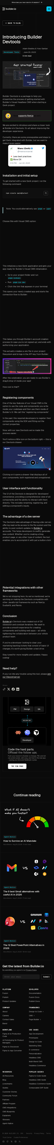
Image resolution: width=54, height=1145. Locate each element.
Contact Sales (8, 1019)
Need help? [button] (10, 668)
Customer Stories (10, 1092)
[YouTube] (4, 1141)
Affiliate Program (9, 1103)
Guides (5, 1088)
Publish (5, 997)
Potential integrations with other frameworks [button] (23, 589)
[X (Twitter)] (12, 1141)
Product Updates (9, 1001)
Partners (6, 1100)
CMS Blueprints (9, 1111)
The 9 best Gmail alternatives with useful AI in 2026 (21, 893)
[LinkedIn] (16, 1141)
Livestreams (7, 1084)
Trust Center (7, 1137)
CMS (31, 1015)
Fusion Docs (34, 997)
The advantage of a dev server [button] (21, 516)
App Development (36, 1034)
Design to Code (35, 1011)
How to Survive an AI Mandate (19, 840)
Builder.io (38, 528)
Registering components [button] (18, 397)
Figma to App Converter (12, 1050)
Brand (5, 1023)
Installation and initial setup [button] (20, 175)
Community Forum (10, 1096)
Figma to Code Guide (37, 1076)
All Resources (8, 1076)
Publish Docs (34, 1001)
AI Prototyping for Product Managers (13, 1041)
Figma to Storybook (11, 1047)
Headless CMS (35, 1057)
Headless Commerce (37, 1065)
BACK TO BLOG (14, 23)
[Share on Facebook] (13, 689)
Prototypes (33, 1038)
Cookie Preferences (21, 1137)
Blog (4, 1080)
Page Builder (34, 1019)
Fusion (5, 993)
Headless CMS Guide (37, 1080)
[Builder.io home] (9, 9)
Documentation (35, 993)
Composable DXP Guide (38, 1088)
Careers (6, 1015)
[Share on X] (8, 689)
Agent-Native (9, 837)
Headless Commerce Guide (40, 1084)
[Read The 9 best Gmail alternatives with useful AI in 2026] (27, 868)
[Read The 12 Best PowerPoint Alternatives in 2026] (27, 921)
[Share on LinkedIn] (17, 689)
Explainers (7, 1115)
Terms (48, 1133)
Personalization (35, 1053)
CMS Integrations (9, 1107)
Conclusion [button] (10, 616)
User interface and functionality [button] (22, 488)
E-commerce (34, 1050)
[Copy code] (46, 193)
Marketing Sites (35, 1046)
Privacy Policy (31, 970)
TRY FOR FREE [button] (17, 766)
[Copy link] (4, 689)
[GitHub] (8, 1141)
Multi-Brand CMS (35, 1061)
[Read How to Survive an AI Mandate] (27, 817)
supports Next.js (25, 115)
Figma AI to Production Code (12, 1035)
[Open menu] (48, 8)
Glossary (6, 1119)
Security (29, 1133)
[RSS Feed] (20, 1141)
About (5, 1011)
